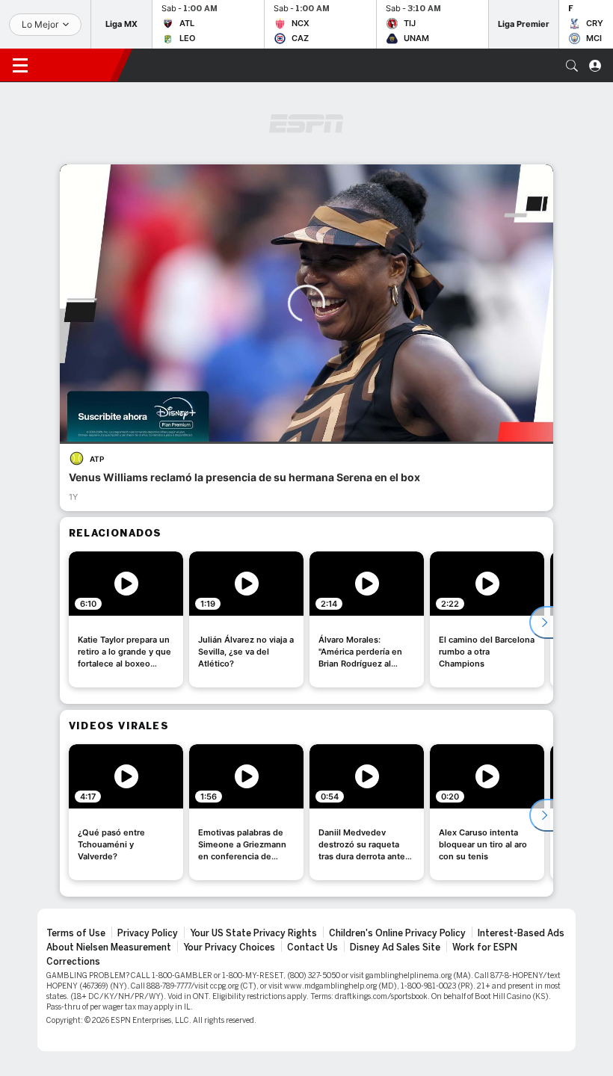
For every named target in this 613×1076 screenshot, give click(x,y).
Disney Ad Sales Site (395, 947)
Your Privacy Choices (229, 947)
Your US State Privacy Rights (253, 933)
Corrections (73, 961)
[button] (572, 66)
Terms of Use (75, 933)
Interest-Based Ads (521, 933)
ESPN (78, 65)
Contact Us (312, 947)
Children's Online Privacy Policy (397, 933)
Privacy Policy (147, 933)
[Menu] (20, 65)
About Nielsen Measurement (108, 947)
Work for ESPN (484, 947)
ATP (97, 458)
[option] (126, 619)
